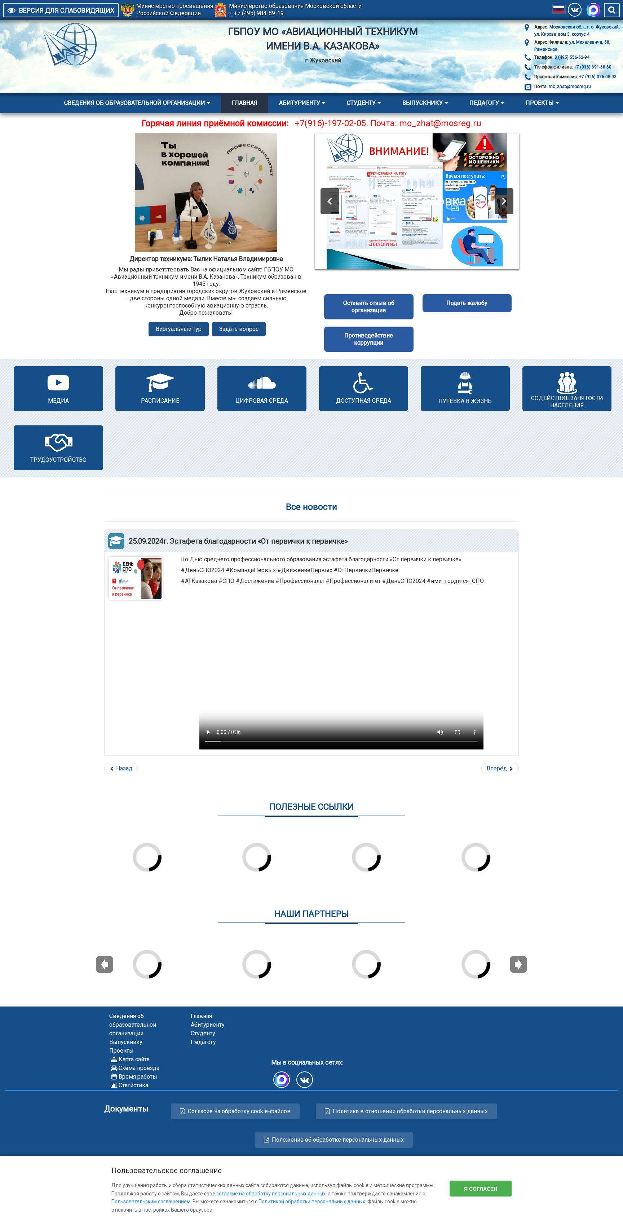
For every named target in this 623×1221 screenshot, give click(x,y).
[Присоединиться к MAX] (593, 10)
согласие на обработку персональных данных (271, 1193)
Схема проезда (139, 1068)
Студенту (361, 102)
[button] (330, 201)
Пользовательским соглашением (150, 1201)
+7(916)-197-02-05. (331, 123)
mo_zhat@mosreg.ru (570, 86)
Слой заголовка (417, 201)
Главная (244, 102)
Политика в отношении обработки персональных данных (410, 1111)
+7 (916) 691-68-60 (592, 67)
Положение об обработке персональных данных (338, 1139)
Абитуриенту (299, 102)
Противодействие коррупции (368, 339)
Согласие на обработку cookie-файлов (239, 1111)
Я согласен (480, 1188)
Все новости (311, 506)
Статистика (133, 1085)
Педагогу (484, 102)
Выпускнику (422, 102)
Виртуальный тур (179, 329)
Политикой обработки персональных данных (312, 1201)
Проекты (540, 102)
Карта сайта (134, 1059)
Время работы (138, 1076)
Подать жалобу (466, 303)
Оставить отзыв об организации (368, 307)
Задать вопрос (239, 329)
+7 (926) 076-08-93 (597, 76)
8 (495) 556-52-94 (571, 57)
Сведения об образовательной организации (134, 102)
